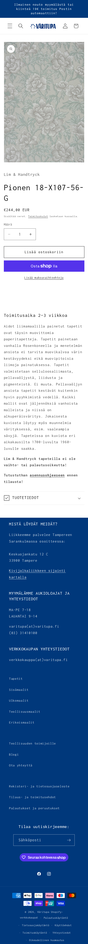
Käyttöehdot (63, 925)
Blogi (14, 754)
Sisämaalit (19, 689)
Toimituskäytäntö (35, 932)
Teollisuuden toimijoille (32, 743)
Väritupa (43, 912)
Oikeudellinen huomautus (46, 940)
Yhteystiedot (62, 932)
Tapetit (16, 678)
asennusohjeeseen (47, 475)
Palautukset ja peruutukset (34, 808)
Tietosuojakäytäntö (35, 925)
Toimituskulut (38, 216)
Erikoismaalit (22, 722)
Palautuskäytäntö (56, 917)
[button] (10, 26)
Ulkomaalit (19, 700)
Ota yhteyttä (20, 765)
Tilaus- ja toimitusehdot (32, 797)
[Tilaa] (68, 840)
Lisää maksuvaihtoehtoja (44, 277)
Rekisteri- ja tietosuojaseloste (39, 786)
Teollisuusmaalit (24, 711)
